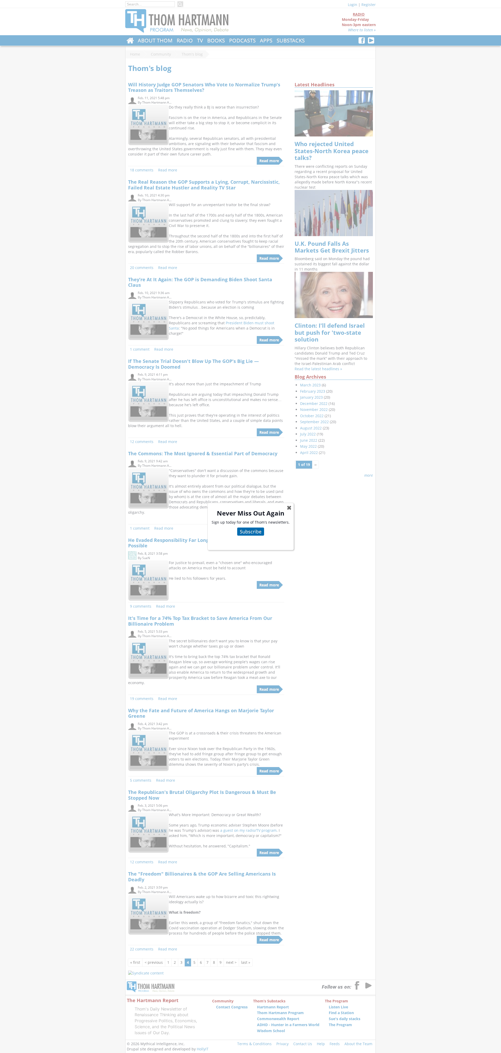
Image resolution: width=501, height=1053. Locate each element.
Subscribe (250, 531)
